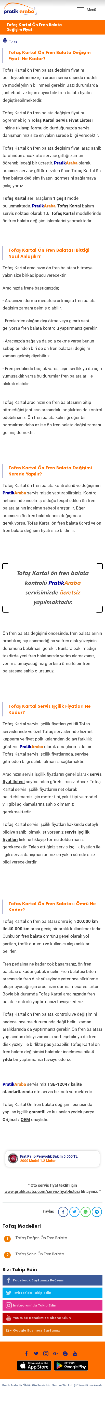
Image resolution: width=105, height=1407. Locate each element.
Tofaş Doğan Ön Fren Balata (41, 1238)
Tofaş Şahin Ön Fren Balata (39, 1254)
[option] (52, 1159)
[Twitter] (74, 1212)
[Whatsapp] (86, 1212)
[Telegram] (97, 1212)
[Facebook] (63, 1212)
